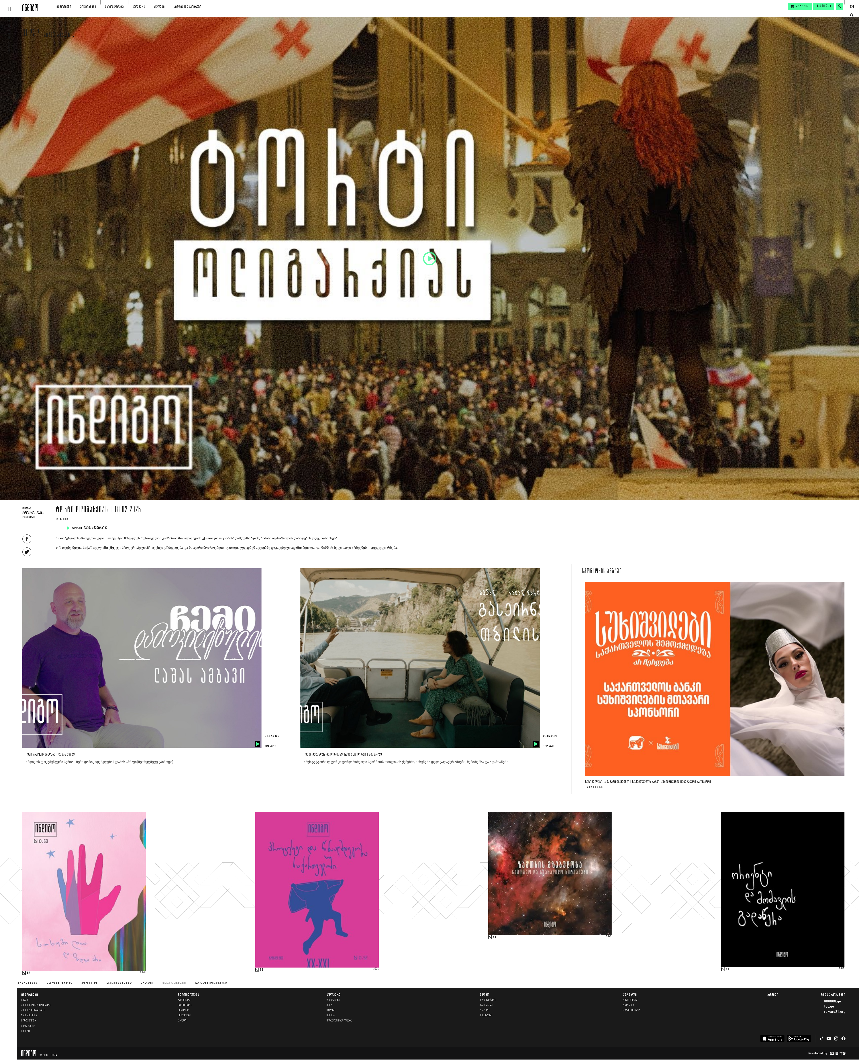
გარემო (182, 1020)
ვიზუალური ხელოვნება (339, 1020)
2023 (143, 972)
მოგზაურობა (28, 1020)
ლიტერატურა (333, 1000)
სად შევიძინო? (631, 1010)
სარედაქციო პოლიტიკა (59, 983)
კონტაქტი (147, 983)
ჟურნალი (630, 994)
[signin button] (839, 6)
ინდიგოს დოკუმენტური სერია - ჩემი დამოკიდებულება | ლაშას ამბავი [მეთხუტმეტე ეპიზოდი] (99, 762)
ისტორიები (63, 6)
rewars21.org (835, 1011)
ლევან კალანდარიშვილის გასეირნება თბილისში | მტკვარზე (343, 754)
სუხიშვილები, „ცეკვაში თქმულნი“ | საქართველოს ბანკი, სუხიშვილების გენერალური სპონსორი (648, 782)
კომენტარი (486, 1015)
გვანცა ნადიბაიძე (96, 528)
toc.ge (829, 1006)
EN (852, 7)
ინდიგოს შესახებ (27, 983)
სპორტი (25, 1031)
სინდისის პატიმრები (187, 6)
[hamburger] (11, 5)
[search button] (851, 15)
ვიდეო (31, 34)
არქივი (772, 994)
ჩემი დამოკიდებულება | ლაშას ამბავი (51, 754)
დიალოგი (484, 1010)
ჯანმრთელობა (29, 1015)
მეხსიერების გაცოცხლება (36, 1005)
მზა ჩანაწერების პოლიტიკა (211, 983)
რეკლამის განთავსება (119, 983)
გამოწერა (824, 6)
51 (494, 937)
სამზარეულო (28, 1026)
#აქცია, (40, 513)
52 (261, 970)
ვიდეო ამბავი (57, 35)
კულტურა (139, 6)
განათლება (184, 1000)
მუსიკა (331, 1015)
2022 (841, 968)
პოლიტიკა (183, 1010)
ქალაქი (159, 6)
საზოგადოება (114, 6)
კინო (329, 1005)
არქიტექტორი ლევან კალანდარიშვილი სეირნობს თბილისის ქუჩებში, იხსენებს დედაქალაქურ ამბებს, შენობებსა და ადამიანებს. (406, 762)
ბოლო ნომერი (630, 1000)
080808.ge (832, 1001)
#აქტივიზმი (28, 517)
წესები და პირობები (174, 983)
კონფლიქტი (184, 1015)
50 (727, 969)
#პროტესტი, (28, 513)
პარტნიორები (89, 983)
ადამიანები (88, 6)
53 (28, 973)
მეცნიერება (184, 1005)
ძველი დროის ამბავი (33, 1010)
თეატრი (331, 1010)
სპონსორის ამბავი (602, 571)
